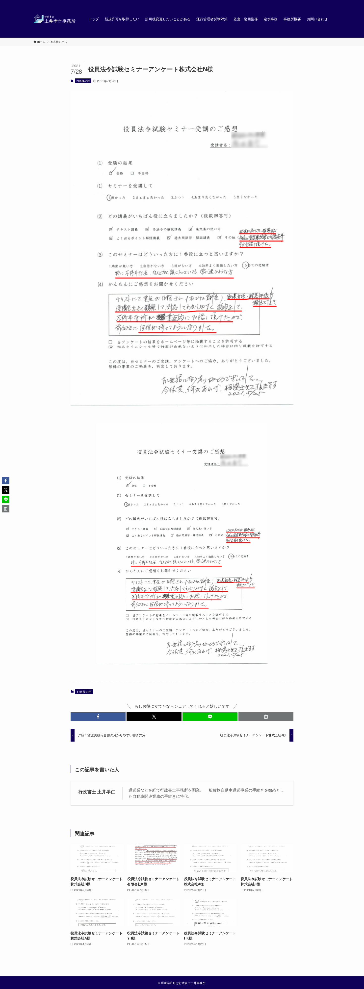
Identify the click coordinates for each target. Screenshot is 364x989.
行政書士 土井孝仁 (96, 791)
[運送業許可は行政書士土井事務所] (54, 19)
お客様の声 (83, 81)
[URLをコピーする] (265, 716)
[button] (98, 716)
